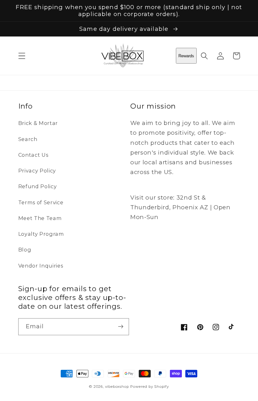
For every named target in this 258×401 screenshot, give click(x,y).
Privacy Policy (37, 170)
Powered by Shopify (149, 386)
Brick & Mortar (38, 123)
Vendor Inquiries (40, 266)
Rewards (186, 56)
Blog (24, 249)
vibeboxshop (117, 386)
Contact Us (33, 155)
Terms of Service (41, 202)
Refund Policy (37, 186)
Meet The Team (40, 218)
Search (27, 139)
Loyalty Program (41, 234)
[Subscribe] (121, 326)
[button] (22, 56)
